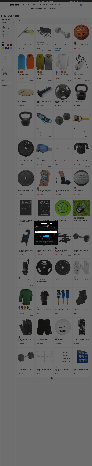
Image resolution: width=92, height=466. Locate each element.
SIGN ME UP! (46, 235)
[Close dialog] (57, 222)
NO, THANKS (46, 238)
